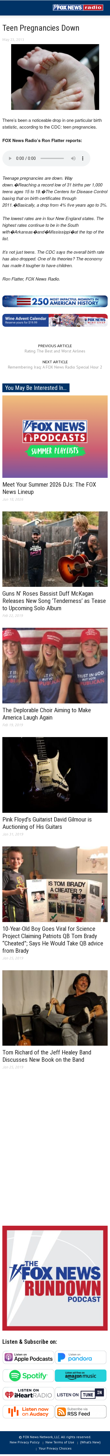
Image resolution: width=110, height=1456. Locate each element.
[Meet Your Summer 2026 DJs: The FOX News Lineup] (55, 436)
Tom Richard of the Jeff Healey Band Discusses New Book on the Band (46, 1056)
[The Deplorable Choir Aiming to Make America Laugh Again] (55, 665)
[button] (22, 8)
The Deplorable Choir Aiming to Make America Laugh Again (46, 714)
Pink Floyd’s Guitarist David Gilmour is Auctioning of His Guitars (47, 823)
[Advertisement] (55, 1152)
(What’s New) (90, 1442)
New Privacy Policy (25, 1442)
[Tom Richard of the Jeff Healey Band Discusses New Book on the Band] (55, 1007)
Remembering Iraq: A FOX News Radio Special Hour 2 (55, 367)
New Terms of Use (59, 1442)
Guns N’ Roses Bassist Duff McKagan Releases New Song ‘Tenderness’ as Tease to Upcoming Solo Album (54, 601)
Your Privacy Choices (55, 1448)
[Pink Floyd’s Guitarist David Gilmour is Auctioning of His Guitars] (55, 774)
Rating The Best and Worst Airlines (55, 351)
